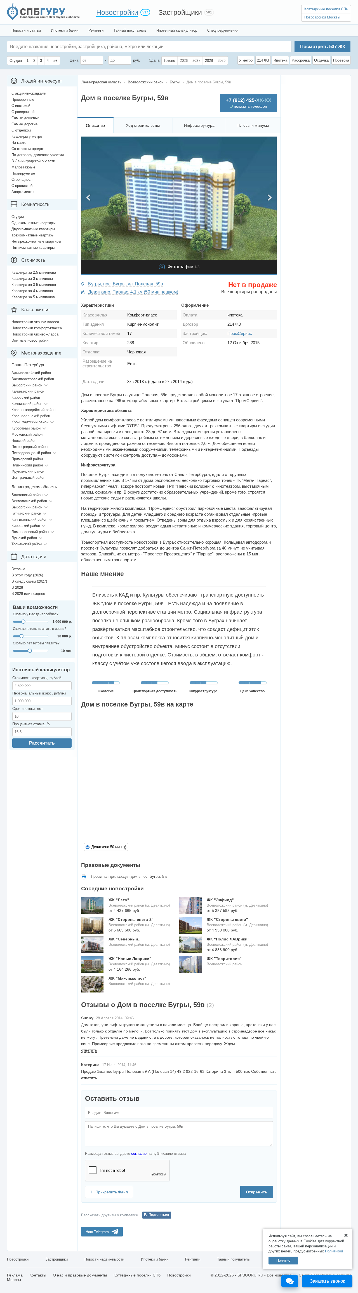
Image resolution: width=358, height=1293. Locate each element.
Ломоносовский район (30, 532)
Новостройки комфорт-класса (36, 328)
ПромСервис (239, 333)
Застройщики (180, 12)
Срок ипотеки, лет (27, 709)
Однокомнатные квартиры (33, 223)
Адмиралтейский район (31, 373)
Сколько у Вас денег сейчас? (35, 614)
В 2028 (17, 587)
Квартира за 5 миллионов (33, 297)
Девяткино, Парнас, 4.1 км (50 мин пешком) (133, 292)
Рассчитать (42, 743)
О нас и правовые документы (80, 1275)
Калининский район (27, 391)
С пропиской (21, 186)
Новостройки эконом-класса (35, 322)
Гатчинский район (26, 513)
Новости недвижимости (104, 1259)
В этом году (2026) (27, 575)
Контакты (37, 1275)
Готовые (18, 569)
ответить (89, 1050)
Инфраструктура (199, 125)
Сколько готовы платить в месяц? (39, 629)
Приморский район (27, 459)
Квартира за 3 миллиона (32, 278)
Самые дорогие (24, 124)
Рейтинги (95, 30)
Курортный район (26, 428)
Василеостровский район (32, 379)
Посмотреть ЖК (322, 46)
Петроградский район (29, 447)
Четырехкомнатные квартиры (36, 241)
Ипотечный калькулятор (176, 30)
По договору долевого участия (37, 155)
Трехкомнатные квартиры (32, 235)
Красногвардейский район (33, 410)
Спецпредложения (222, 30)
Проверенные (22, 99)
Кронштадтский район (29, 422)
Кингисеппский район (29, 519)
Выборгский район (26, 385)
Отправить (256, 1192)
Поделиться (159, 1215)
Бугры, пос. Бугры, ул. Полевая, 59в (125, 283)
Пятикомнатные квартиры (33, 247)
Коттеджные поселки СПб (326, 9)
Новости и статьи (26, 30)
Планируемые (23, 173)
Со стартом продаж (27, 149)
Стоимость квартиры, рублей (36, 678)
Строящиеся (21, 179)
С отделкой (21, 130)
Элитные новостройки (29, 340)
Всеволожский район (29, 501)
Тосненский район (26, 544)
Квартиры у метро (26, 136)
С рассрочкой (22, 112)
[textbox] (94, 46)
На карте (18, 142)
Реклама (15, 1275)
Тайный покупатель (130, 30)
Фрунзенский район (27, 471)
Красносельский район (30, 416)
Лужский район (24, 538)
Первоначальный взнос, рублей (39, 693)
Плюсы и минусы (253, 125)
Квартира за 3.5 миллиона (33, 285)
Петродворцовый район (31, 453)
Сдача (154, 60)
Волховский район (27, 495)
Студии (17, 217)
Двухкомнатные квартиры (33, 229)
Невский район (23, 440)
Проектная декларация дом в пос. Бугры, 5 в (129, 876)
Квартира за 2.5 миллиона (33, 272)
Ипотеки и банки (64, 30)
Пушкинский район (27, 465)
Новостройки (117, 12)
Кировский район (25, 397)
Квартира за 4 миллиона (32, 291)
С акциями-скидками (28, 93)
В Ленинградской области (33, 161)
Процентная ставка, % (31, 724)
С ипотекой (20, 106)
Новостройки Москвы (322, 17)
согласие (139, 1153)
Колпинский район (26, 404)
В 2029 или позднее (28, 594)
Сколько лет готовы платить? (36, 643)
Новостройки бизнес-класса (34, 334)
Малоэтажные (23, 167)
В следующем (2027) (29, 581)
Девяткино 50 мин (106, 847)
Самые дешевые (25, 118)
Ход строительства (143, 125)
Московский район (27, 434)
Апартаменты (22, 192)
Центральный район (28, 477)
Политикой (334, 1251)
